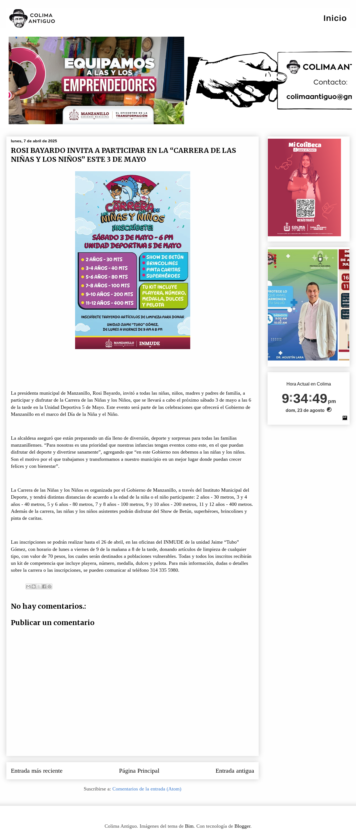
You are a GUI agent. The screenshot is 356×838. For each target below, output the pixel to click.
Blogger (242, 826)
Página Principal (139, 770)
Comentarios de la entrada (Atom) (146, 789)
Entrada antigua (235, 770)
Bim (189, 826)
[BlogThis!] (33, 586)
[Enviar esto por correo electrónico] (28, 586)
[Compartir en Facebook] (44, 586)
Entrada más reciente (37, 770)
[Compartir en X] (39, 586)
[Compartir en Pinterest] (49, 586)
